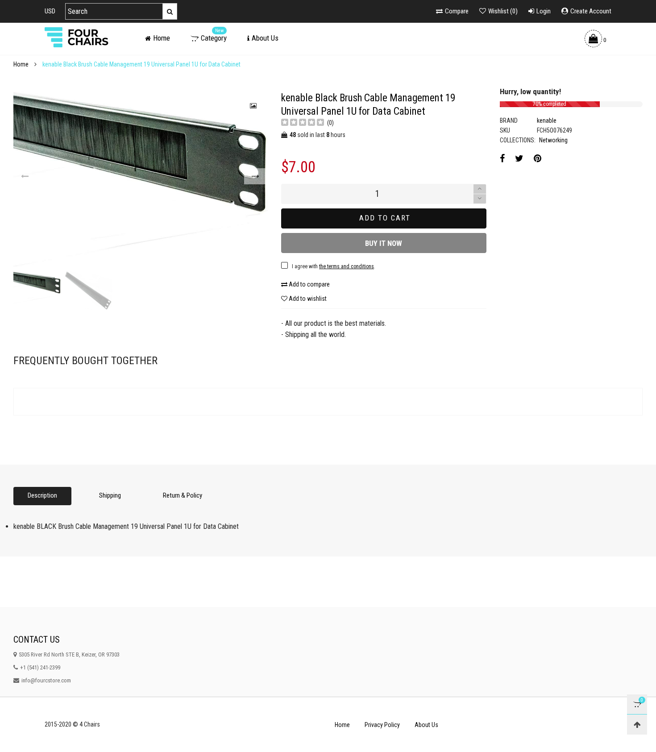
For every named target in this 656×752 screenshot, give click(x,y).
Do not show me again (240, 318)
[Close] (468, 205)
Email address (228, 277)
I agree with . (258, 299)
